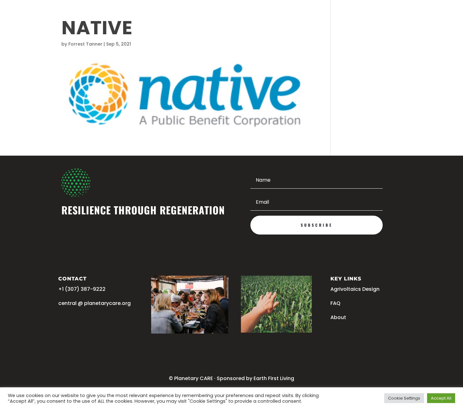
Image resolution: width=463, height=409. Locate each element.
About (338, 317)
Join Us (382, 14)
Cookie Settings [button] (404, 398)
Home (88, 14)
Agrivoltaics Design (174, 14)
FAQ (335, 303)
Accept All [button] (441, 398)
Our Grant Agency (123, 14)
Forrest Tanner (85, 44)
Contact (249, 14)
